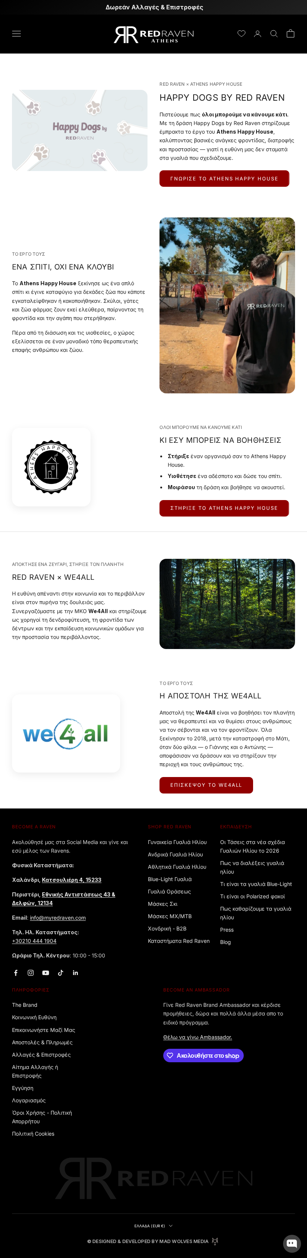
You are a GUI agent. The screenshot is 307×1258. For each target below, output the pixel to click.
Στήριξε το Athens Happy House (224, 508)
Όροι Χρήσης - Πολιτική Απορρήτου (42, 1116)
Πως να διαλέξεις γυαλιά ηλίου (252, 867)
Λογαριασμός (29, 1100)
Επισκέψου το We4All (206, 785)
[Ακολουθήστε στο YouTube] (45, 973)
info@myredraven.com (58, 917)
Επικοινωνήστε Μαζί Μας (43, 1030)
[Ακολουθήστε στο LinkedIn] (75, 973)
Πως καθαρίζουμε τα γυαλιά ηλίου (255, 912)
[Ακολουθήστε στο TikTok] (60, 973)
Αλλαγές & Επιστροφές (41, 1054)
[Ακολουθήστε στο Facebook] (15, 973)
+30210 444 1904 (34, 941)
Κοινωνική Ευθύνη (34, 1017)
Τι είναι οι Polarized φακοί (252, 896)
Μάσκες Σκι (162, 904)
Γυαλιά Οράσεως (169, 891)
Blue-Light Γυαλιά (170, 879)
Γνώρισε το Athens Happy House (224, 179)
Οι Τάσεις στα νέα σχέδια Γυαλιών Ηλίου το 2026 (252, 846)
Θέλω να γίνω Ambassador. (197, 1037)
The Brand (24, 1005)
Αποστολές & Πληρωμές (42, 1042)
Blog (225, 942)
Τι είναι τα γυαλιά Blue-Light (256, 884)
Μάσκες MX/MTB (170, 916)
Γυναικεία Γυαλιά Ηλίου (177, 842)
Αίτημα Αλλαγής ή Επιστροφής (35, 1071)
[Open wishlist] (241, 33)
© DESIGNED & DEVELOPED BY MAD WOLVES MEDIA (148, 1241)
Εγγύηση (22, 1088)
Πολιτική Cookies (33, 1133)
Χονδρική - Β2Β (167, 928)
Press (227, 929)
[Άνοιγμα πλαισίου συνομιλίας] (292, 1244)
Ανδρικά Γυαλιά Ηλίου (175, 854)
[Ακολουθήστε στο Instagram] (30, 973)
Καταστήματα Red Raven (179, 941)
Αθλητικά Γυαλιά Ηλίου (177, 866)
